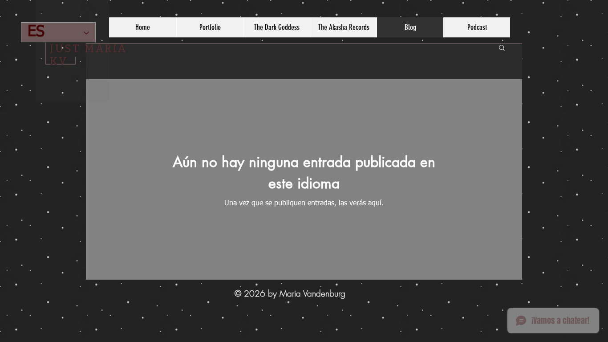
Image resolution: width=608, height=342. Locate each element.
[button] (502, 48)
